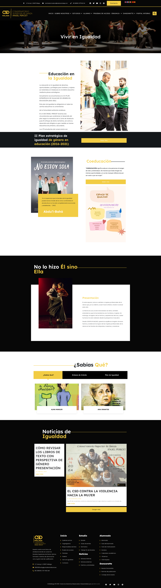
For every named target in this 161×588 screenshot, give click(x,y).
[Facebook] (90, 3)
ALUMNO (86, 13)
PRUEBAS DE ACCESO (101, 13)
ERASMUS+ (116, 13)
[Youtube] (97, 3)
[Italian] (130, 2)
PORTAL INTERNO (143, 13)
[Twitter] (93, 3)
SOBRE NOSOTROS (62, 13)
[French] (128, 2)
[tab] (48, 375)
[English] (126, 2)
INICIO (50, 13)
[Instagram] (100, 3)
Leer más (39, 474)
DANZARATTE (128, 13)
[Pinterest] (103, 3)
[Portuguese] (132, 2)
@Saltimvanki (96, 584)
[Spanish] (134, 2)
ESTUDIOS (76, 13)
